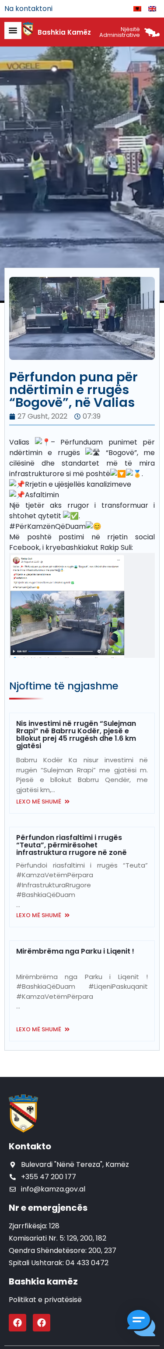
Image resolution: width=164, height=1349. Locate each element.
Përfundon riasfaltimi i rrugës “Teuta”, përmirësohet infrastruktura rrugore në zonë (71, 844)
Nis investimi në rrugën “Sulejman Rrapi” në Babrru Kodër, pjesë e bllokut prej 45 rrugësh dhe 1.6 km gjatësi (76, 734)
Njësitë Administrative (119, 32)
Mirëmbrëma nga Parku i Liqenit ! (75, 951)
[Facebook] (17, 1322)
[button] (141, 1324)
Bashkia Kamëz (64, 32)
